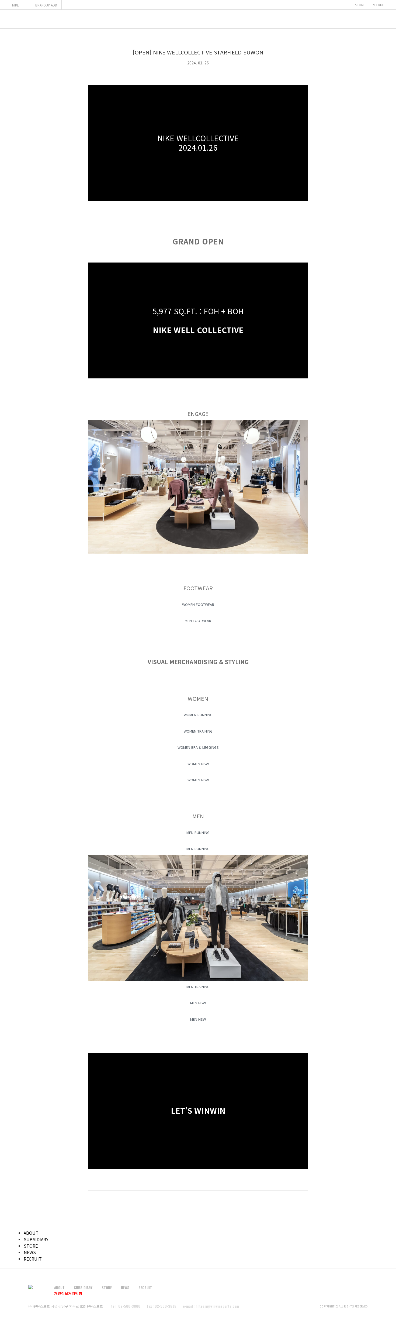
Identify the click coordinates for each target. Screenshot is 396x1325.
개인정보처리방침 (68, 1293)
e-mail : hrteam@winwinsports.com (211, 1306)
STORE (360, 4)
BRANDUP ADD (46, 5)
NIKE (15, 5)
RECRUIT (378, 4)
